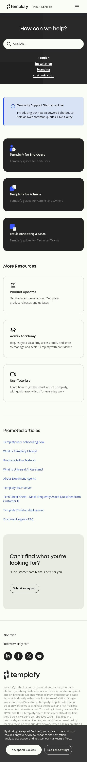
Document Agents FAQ (18, 519)
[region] (43, 743)
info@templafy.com (16, 644)
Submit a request (24, 588)
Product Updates (23, 292)
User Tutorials (20, 380)
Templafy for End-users (27, 154)
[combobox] (43, 44)
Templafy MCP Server (17, 488)
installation (43, 63)
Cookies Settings (58, 750)
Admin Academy (23, 336)
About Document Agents (19, 478)
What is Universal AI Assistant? (23, 469)
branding (43, 69)
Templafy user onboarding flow (23, 442)
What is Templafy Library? (20, 451)
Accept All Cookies (24, 750)
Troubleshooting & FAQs (27, 234)
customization (43, 75)
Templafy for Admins (25, 194)
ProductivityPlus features (19, 460)
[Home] (17, 6)
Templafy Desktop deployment (23, 510)
